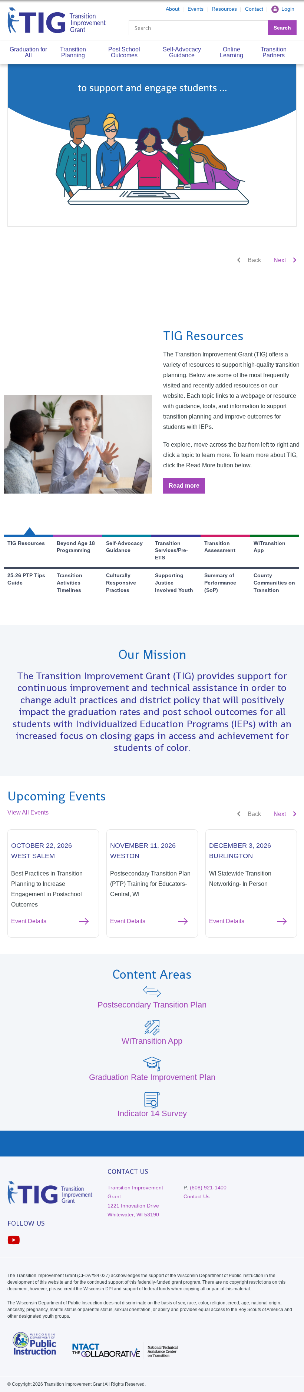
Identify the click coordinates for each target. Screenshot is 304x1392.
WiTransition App (152, 1041)
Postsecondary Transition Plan (152, 1004)
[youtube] (13, 1240)
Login (287, 9)
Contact (254, 9)
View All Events (28, 812)
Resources (224, 9)
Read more (187, 488)
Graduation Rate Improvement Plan (152, 1077)
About (172, 9)
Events (196, 9)
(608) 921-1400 (208, 1188)
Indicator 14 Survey (152, 1113)
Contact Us (196, 1196)
